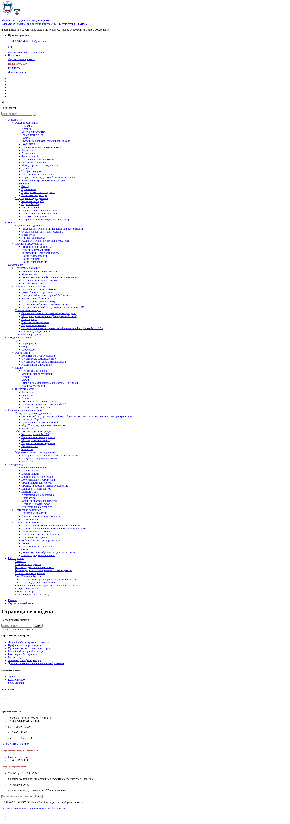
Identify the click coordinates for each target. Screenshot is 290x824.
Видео (25, 543)
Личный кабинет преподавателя (39, 292)
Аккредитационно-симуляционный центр (45, 219)
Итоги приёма (29, 519)
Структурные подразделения (31, 198)
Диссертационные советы (36, 246)
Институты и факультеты (35, 216)
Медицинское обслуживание (38, 373)
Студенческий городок (34, 370)
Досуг (18, 340)
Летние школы (29, 446)
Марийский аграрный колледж (39, 210)
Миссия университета (34, 131)
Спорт (25, 346)
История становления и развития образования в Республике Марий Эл (62, 328)
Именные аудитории (33, 385)
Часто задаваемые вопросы (36, 174)
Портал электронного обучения (39, 289)
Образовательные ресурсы (30, 286)
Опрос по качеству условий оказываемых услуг (48, 177)
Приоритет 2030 (17, 63)
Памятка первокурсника (35, 322)
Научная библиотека (33, 237)
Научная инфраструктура (29, 243)
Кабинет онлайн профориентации (41, 540)
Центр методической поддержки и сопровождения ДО (52, 307)
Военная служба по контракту (38, 401)
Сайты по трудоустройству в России (35, 582)
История (26, 128)
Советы (25, 137)
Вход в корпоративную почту (38, 301)
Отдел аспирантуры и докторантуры (42, 231)
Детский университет (33, 283)
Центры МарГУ (30, 207)
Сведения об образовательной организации (46, 140)
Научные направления (34, 261)
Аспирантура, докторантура (37, 494)
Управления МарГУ (32, 201)
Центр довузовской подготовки (39, 280)
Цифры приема (30, 473)
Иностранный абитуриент (36, 506)
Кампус (19, 367)
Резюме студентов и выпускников (34, 567)
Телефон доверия (31, 171)
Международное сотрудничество (40, 165)
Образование (15, 264)
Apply (11, 676)
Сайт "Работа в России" (28, 576)
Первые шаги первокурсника (38, 437)
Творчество (28, 349)
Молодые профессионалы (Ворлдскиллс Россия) (49, 316)
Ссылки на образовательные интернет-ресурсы (48, 313)
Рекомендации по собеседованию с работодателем (43, 570)
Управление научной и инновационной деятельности (52, 228)
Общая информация (26, 122)
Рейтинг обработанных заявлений (41, 515)
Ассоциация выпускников (36, 364)
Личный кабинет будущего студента (29, 642)
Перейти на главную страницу (18, 629)
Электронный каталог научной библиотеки (46, 295)
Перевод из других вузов (35, 503)
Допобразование (17, 72)
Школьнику (21, 549)
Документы (28, 143)
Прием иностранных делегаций (39, 422)
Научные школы (30, 258)
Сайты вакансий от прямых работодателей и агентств (46, 579)
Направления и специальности (39, 271)
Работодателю (16, 558)
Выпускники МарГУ (27, 588)
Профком (26, 168)
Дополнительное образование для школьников (48, 552)
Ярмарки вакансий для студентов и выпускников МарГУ (47, 585)
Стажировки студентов (28, 564)
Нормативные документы (36, 531)
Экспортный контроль (34, 162)
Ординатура (28, 234)
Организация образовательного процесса (45, 304)
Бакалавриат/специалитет (36, 488)
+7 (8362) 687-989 (18, 52)
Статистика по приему (28, 509)
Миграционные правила (35, 440)
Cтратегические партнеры (36, 407)
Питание (26, 376)
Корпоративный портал (35, 298)
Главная (12, 600)
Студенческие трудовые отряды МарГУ (44, 361)
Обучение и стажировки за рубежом (35, 452)
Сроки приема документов (36, 482)
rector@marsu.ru (38, 41)
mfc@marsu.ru (37, 52)
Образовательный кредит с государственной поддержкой (54, 528)
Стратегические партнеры (30, 573)
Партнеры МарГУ (31, 419)
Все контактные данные (15, 743)
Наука (11, 222)
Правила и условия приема (30, 467)
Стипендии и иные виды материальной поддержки (50, 525)
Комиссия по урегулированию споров (43, 180)
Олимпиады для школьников (38, 555)
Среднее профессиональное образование (44, 485)
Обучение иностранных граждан (33, 431)
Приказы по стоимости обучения (40, 534)
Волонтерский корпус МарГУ (38, 355)
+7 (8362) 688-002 (18, 41)
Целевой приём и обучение (37, 476)
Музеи (25, 379)
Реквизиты (14, 67)
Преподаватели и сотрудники (38, 192)
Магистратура (29, 274)
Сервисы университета (21, 59)
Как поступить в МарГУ (35, 434)
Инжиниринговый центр (35, 249)
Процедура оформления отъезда (39, 458)
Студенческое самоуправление (38, 358)
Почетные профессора (34, 195)
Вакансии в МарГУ (26, 591)
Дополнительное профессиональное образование (49, 277)
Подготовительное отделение (38, 443)
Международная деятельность (25, 410)
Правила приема (30, 470)
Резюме (25, 398)
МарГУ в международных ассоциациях (43, 425)
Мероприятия (29, 343)
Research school (16, 679)
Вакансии (27, 395)
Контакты (27, 150)
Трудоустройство (24, 388)
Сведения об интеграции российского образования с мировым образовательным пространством (76, 416)
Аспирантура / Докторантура (24, 660)
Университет (15, 119)
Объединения (22, 352)
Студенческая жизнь (19, 337)
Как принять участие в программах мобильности (49, 455)
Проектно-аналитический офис (39, 213)
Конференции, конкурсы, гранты (40, 252)
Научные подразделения (29, 225)
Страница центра (18, 757)
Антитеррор (28, 153)
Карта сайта (58, 808)
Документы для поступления (38, 479)
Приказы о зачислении (34, 512)
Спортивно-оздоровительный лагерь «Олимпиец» (50, 382)
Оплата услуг (29, 319)
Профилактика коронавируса (24, 645)
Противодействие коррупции (38, 159)
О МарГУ (26, 125)
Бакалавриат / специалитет (23, 654)
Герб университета (32, 134)
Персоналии (22, 183)
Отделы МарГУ (30, 204)
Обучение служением (33, 325)
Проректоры (28, 189)
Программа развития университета (41, 147)
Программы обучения (27, 267)
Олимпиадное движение (35, 331)
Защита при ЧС (30, 156)
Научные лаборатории (34, 255)
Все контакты (16, 55)
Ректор (25, 186)
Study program (16, 682)
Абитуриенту (15, 464)
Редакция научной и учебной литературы (45, 240)
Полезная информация (28, 310)
